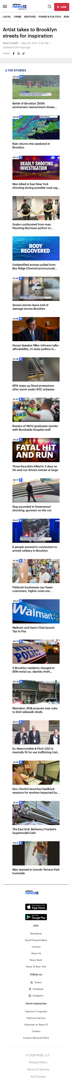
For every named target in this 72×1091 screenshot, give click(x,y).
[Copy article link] (23, 53)
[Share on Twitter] (18, 53)
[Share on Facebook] (13, 53)
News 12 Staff (10, 43)
